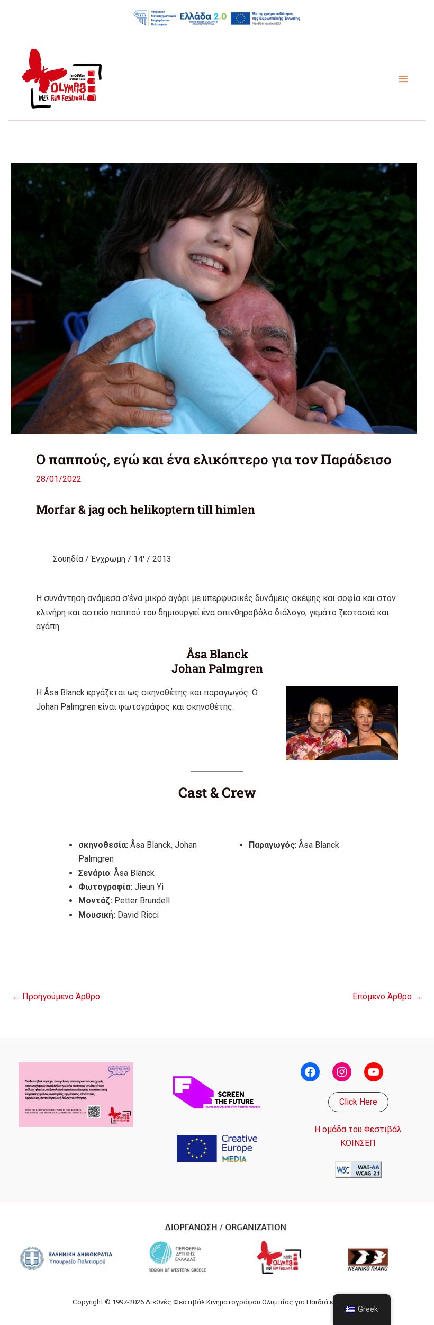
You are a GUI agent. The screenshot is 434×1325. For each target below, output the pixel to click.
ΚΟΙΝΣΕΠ (358, 1143)
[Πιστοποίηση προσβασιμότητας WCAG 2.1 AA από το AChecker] (358, 1168)
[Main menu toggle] (403, 79)
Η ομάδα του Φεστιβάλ (358, 1129)
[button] (358, 1102)
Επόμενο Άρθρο (387, 996)
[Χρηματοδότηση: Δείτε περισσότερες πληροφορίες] (217, 17)
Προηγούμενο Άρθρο (56, 996)
